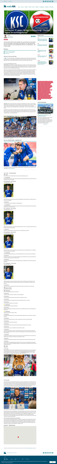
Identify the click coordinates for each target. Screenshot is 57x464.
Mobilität (42, 82)
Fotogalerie (42, 97)
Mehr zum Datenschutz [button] (9, 462)
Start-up (45, 95)
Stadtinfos (45, 82)
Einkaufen (47, 7)
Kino (51, 85)
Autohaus (39, 99)
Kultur (42, 83)
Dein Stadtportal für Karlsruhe (12, 452)
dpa (38, 81)
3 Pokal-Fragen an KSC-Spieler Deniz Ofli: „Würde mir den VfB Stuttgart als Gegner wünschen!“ (42, 63)
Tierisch (52, 82)
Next (35, 154)
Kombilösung (47, 83)
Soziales (43, 87)
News (19, 7)
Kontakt (5, 1)
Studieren (50, 86)
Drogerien (50, 97)
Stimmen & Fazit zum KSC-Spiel (10, 51)
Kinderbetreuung (40, 94)
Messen (39, 83)
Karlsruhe (51, 7)
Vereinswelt (42, 96)
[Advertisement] (45, 73)
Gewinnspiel (46, 86)
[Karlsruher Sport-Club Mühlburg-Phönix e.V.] (6, 459)
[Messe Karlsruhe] (11, 459)
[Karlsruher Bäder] (17, 459)
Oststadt (46, 96)
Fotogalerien (41, 7)
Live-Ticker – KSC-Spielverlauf (9, 52)
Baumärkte (44, 98)
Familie (43, 86)
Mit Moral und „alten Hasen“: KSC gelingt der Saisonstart (42, 45)
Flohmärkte (46, 97)
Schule (46, 87)
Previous (5, 154)
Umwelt (39, 85)
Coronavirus (46, 81)
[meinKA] (9, 6)
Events (22, 7)
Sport (33, 7)
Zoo (50, 83)
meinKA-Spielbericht (11, 168)
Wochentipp (39, 87)
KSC (4, 39)
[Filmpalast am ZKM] (27, 459)
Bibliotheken (48, 95)
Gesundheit (39, 86)
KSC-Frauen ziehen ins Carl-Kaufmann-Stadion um (42, 56)
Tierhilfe (26, 7)
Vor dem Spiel (7, 53)
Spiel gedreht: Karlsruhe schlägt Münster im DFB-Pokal (42, 51)
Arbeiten (49, 87)
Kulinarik (37, 7)
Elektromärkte (49, 98)
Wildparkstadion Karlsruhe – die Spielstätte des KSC (44, 115)
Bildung (49, 84)
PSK (44, 83)
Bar (43, 94)
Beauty (49, 96)
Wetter (42, 85)
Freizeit (30, 7)
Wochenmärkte (40, 98)
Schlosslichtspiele (40, 95)
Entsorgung (46, 94)
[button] (18, 437)
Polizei (49, 82)
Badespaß (44, 85)
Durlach (39, 96)
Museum (48, 85)
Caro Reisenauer (10, 36)
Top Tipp (39, 97)
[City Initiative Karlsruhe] (22, 459)
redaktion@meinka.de (29, 448)
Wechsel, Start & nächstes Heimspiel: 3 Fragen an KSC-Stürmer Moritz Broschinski (42, 40)
